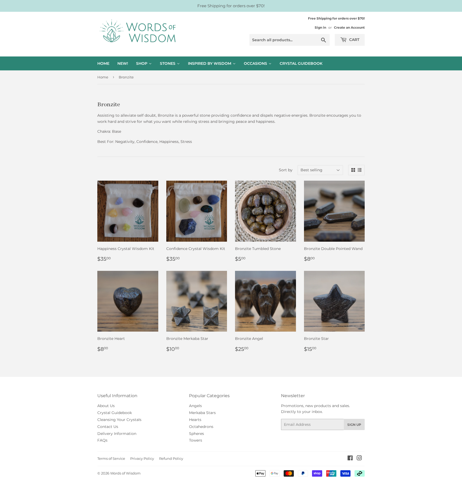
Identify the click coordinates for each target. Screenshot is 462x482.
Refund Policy (171, 458)
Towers (195, 440)
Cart (353, 39)
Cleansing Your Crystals (119, 419)
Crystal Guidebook (114, 412)
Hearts (195, 419)
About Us (106, 405)
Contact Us (107, 426)
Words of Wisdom (125, 473)
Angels (195, 405)
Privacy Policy (142, 458)
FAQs (102, 440)
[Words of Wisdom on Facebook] (350, 458)
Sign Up (354, 425)
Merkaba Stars (202, 412)
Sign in (320, 27)
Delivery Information (116, 433)
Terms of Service (111, 458)
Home (102, 77)
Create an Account (349, 27)
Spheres (196, 433)
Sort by (285, 170)
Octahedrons (201, 426)
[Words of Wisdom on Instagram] (359, 458)
